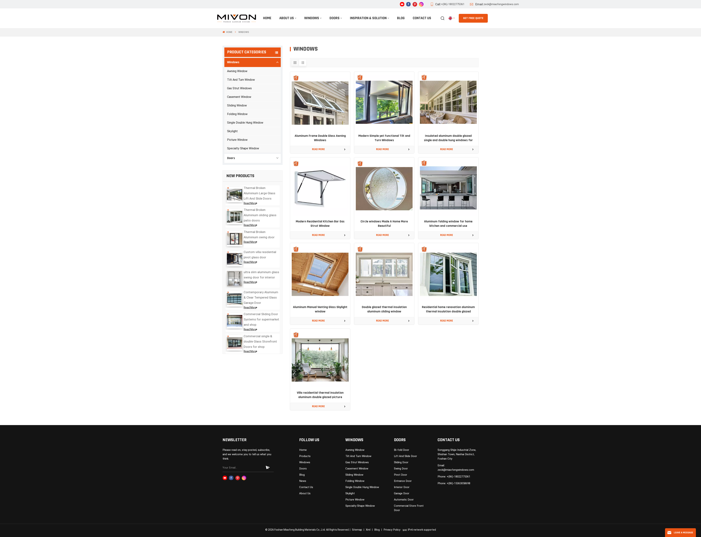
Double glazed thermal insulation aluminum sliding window (384, 309)
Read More (250, 203)
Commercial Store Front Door (409, 508)
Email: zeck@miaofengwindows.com (456, 467)
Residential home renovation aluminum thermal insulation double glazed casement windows (448, 310)
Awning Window (237, 71)
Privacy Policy (392, 529)
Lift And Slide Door (405, 456)
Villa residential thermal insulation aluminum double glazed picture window (320, 395)
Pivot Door (400, 474)
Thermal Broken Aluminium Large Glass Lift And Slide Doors (259, 193)
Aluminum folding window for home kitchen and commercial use (448, 224)
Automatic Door (404, 499)
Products (305, 456)
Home (267, 18)
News (302, 481)
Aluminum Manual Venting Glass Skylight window (320, 309)
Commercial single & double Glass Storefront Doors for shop (260, 341)
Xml (368, 529)
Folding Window (237, 114)
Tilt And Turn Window (241, 79)
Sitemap (357, 529)
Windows (311, 18)
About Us (286, 18)
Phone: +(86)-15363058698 (454, 483)
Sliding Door (401, 462)
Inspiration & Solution (368, 18)
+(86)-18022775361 (452, 4)
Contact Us (422, 18)
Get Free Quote (473, 18)
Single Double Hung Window (245, 122)
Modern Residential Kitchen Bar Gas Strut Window (320, 224)
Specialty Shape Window (243, 148)
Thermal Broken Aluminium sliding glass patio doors (260, 215)
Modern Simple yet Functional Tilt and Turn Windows (384, 138)
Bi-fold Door (401, 450)
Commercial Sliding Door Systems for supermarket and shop (261, 319)
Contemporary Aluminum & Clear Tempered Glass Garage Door (261, 297)
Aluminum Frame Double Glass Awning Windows (320, 138)
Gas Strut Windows (239, 88)
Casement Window (239, 97)
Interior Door (401, 487)
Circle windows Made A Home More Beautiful (384, 224)
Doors (335, 18)
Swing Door (401, 468)
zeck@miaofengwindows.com (501, 4)
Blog (401, 18)
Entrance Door (403, 481)
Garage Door (401, 493)
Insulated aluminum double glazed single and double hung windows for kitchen (448, 138)
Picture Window (237, 140)
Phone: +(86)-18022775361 (454, 476)
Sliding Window (237, 105)
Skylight (232, 131)
